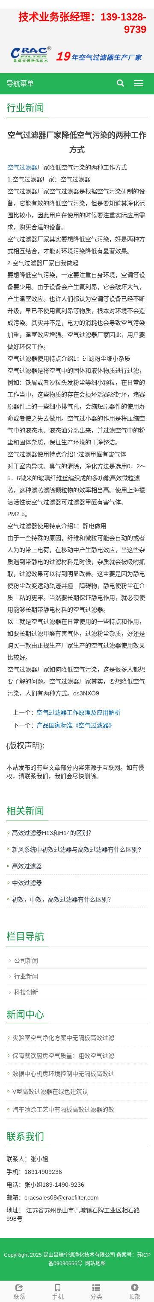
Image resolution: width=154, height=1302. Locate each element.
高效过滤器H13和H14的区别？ (53, 832)
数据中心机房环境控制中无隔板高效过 (63, 1073)
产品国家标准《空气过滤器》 (76, 725)
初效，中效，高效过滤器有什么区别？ (63, 899)
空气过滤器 (22, 167)
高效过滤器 (27, 866)
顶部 (135, 1296)
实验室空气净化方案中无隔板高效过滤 (63, 1037)
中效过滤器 (27, 882)
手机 (58, 1296)
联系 (19, 1296)
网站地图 (95, 1264)
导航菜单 (20, 83)
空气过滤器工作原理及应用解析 (79, 712)
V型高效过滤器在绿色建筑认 (50, 1091)
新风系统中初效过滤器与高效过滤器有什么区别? (76, 849)
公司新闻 (26, 960)
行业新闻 (26, 976)
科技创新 (26, 992)
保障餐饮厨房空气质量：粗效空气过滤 (63, 1055)
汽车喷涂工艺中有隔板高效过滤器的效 (63, 1109)
